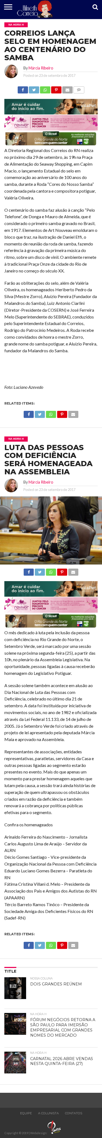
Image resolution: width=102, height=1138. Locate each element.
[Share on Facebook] (23, 88)
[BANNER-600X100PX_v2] (50, 128)
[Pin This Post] (56, 88)
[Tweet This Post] (34, 88)
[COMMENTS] (78, 88)
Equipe (26, 1113)
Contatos (73, 1113)
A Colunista (48, 1113)
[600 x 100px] (50, 144)
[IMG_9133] (50, 112)
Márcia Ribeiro (41, 68)
